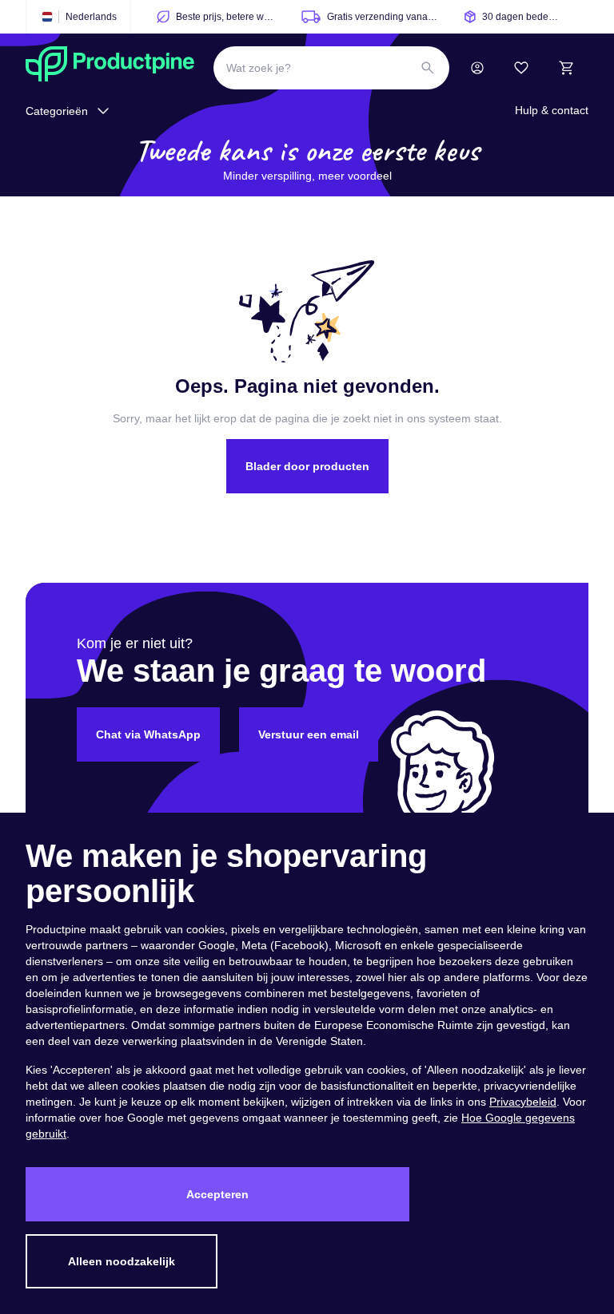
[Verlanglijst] (521, 68)
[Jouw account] (477, 68)
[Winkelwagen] (566, 68)
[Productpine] (110, 68)
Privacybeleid (522, 1101)
